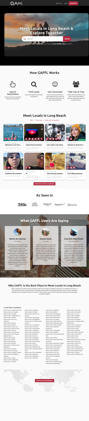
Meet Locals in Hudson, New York (13, 310)
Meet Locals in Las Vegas (52, 319)
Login (65, 3)
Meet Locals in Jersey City (11, 326)
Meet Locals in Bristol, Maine (74, 350)
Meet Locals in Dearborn (73, 315)
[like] (21, 126)
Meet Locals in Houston (10, 348)
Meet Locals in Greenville (52, 348)
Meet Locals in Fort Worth (74, 334)
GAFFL (31, 120)
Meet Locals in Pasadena (73, 326)
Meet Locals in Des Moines (53, 315)
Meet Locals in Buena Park (53, 317)
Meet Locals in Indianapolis (11, 359)
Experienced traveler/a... (34, 145)
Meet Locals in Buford (52, 312)
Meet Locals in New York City (11, 328)
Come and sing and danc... (55, 173)
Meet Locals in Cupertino (31, 330)
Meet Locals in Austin (9, 339)
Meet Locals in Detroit (73, 317)
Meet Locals (39, 120)
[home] (16, 3)
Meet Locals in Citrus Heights (54, 325)
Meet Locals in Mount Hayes (32, 341)
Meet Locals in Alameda (52, 310)
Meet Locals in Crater (72, 336)
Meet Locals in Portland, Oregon (12, 352)
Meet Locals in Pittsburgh (32, 337)
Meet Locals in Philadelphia (32, 319)
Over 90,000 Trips (59, 44)
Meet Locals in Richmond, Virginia (55, 343)
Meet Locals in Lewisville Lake (54, 345)
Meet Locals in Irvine (30, 343)
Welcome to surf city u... (13, 145)
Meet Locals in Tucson (73, 314)
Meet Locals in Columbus (31, 310)
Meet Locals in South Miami (32, 328)
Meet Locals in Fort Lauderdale (33, 352)
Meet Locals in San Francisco (11, 332)
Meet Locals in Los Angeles (11, 312)
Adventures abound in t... (75, 145)
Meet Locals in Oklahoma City (75, 354)
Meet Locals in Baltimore (31, 334)
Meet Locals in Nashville (31, 354)
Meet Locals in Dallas (9, 337)
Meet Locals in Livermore (31, 326)
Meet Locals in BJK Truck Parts (75, 332)
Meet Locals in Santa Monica (74, 347)
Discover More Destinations (44, 380)
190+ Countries (37, 44)
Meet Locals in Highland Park (32, 347)
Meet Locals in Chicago (10, 314)
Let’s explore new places (55, 145)
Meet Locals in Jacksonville (32, 332)
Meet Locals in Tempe (73, 328)
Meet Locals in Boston (10, 341)
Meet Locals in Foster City (74, 343)
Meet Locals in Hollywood (32, 356)
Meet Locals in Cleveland (73, 312)
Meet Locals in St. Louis (31, 336)
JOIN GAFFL (73, 3)
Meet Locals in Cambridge (53, 330)
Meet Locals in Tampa (9, 358)
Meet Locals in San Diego (10, 350)
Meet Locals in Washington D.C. (12, 315)
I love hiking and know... (75, 173)
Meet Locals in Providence (32, 339)
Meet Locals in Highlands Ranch (54, 323)
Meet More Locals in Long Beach (44, 183)
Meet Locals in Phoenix (10, 343)
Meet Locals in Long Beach (44, 115)
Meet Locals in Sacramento (32, 325)
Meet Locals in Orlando (31, 312)
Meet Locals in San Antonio (32, 317)
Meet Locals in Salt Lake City (53, 321)
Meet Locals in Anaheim (31, 358)
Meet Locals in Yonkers (10, 361)
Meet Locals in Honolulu (31, 345)
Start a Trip (59, 3)
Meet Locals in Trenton (10, 330)
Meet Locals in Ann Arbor (73, 310)
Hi (26, 173)
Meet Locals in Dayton (73, 345)
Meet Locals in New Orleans (53, 347)
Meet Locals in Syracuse (73, 341)
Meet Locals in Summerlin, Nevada (76, 339)
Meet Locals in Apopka (52, 359)
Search (67, 39)
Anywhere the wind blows (14, 173)
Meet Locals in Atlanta (10, 323)
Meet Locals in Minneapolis (53, 314)
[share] (21, 129)
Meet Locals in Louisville (73, 330)
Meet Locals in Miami (51, 337)
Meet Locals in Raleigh (52, 332)
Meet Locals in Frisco (72, 337)
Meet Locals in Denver (10, 325)
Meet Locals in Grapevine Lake (75, 348)
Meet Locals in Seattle (10, 317)
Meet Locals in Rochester (74, 319)
